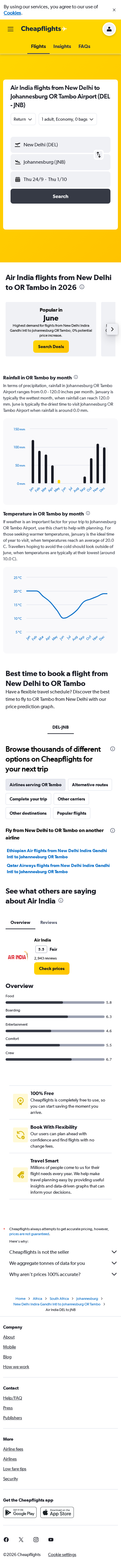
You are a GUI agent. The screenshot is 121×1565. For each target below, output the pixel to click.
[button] (114, 10)
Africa (37, 1298)
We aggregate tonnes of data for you (47, 1263)
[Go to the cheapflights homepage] (44, 29)
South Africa (59, 1298)
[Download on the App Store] (57, 1512)
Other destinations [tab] (28, 813)
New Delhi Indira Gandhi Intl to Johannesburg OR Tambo (57, 1304)
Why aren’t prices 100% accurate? (45, 1274)
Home (20, 1298)
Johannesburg (87, 1298)
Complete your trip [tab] (28, 798)
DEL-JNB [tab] (60, 727)
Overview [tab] (20, 922)
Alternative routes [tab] (90, 784)
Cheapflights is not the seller (39, 1252)
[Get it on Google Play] (20, 1512)
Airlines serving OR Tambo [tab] (35, 784)
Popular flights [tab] (71, 813)
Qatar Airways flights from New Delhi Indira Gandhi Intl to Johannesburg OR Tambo (58, 868)
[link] (51, 346)
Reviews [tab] (48, 922)
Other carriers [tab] (71, 798)
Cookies (12, 13)
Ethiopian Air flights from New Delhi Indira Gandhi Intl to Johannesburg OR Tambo (57, 853)
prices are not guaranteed (29, 1234)
